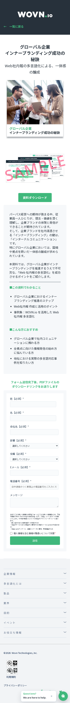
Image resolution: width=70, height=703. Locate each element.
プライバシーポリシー (47, 519)
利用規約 (11, 677)
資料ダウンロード (35, 197)
